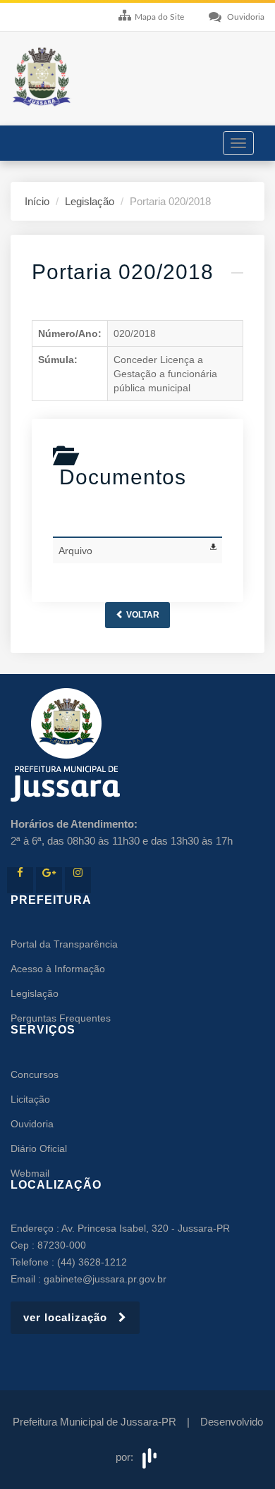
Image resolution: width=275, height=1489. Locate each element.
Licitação (30, 1099)
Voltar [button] (141, 615)
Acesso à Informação (58, 968)
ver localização (70, 1317)
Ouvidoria (32, 1123)
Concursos (35, 1074)
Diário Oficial (39, 1148)
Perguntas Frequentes (61, 1018)
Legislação (89, 201)
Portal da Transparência (64, 944)
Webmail (30, 1173)
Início (37, 201)
